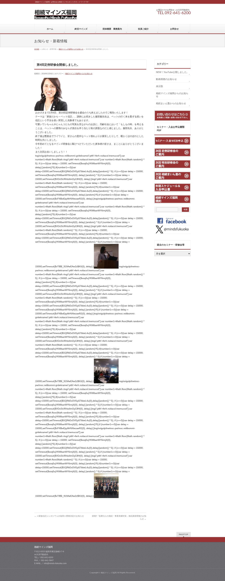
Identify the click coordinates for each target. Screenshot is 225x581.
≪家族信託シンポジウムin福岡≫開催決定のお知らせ (59, 516)
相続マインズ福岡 (109, 572)
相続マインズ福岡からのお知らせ (71, 49)
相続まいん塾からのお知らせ (171, 103)
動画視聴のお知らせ (166, 79)
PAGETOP (183, 534)
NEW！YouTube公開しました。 (173, 72)
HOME (36, 49)
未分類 (159, 86)
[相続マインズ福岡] (55, 15)
